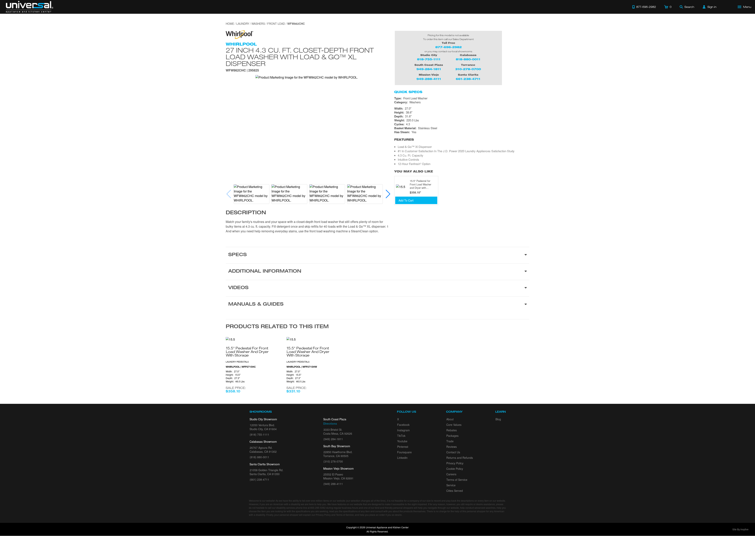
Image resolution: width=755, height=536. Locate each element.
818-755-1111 (428, 59)
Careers (451, 474)
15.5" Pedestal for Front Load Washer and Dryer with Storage (420, 184)
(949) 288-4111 (333, 484)
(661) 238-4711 (259, 479)
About (450, 419)
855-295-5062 (318, 507)
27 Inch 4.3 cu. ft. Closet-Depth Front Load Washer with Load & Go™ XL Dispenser (300, 57)
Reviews (451, 447)
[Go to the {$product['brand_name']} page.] (239, 34)
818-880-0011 (468, 59)
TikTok (401, 436)
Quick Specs (408, 91)
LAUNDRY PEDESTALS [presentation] (237, 361)
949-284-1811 (428, 69)
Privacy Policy (454, 463)
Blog (498, 419)
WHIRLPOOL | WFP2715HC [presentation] (241, 366)
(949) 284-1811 (333, 439)
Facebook (403, 425)
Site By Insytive (740, 529)
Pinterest (402, 447)
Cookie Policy (454, 469)
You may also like (413, 171)
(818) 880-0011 (259, 457)
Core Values (453, 425)
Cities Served (454, 491)
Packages (452, 436)
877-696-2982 (448, 47)
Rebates (451, 430)
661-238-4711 (468, 79)
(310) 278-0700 (333, 461)
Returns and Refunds (459, 458)
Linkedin (402, 458)
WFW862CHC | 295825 (242, 70)
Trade (450, 441)
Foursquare (404, 452)
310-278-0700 (468, 69)
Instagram (403, 430)
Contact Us (453, 452)
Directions (330, 423)
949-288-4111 (428, 79)
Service (451, 485)
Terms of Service (456, 480)
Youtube (402, 441)
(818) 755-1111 (259, 434)
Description (246, 213)
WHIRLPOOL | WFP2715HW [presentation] (301, 366)
